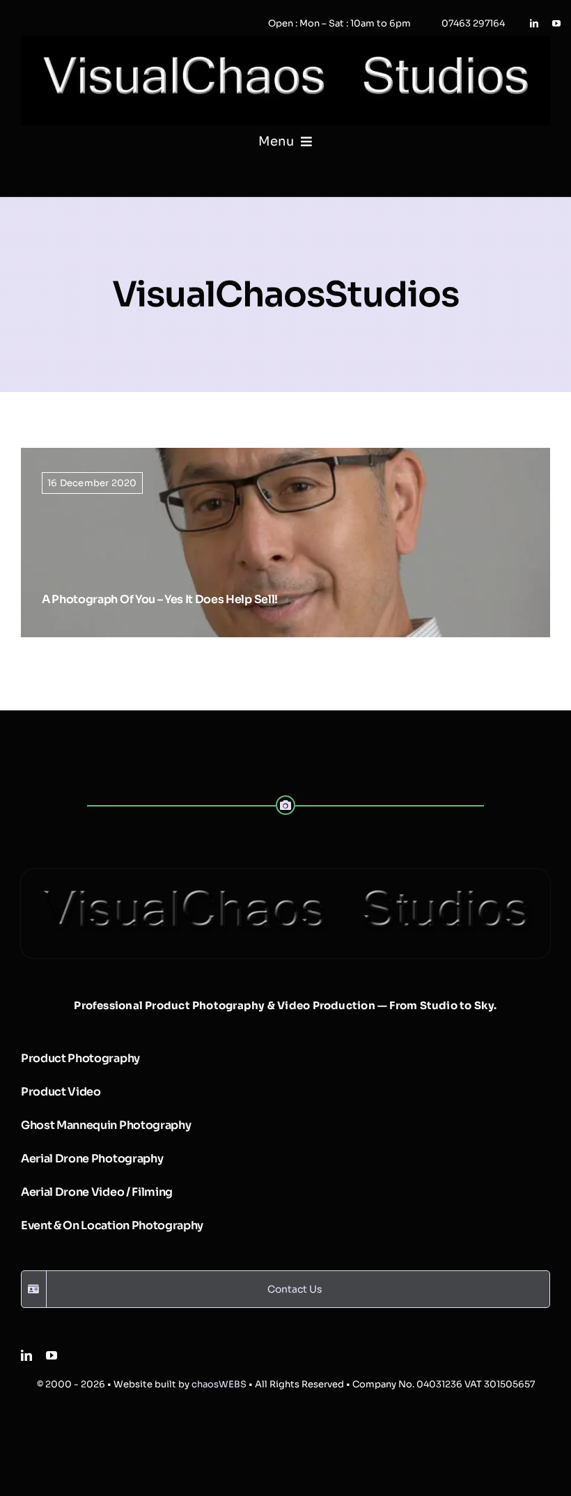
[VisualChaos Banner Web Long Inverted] (285, 40)
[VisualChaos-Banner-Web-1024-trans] (285, 874)
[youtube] (556, 24)
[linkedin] (534, 24)
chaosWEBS (219, 1384)
